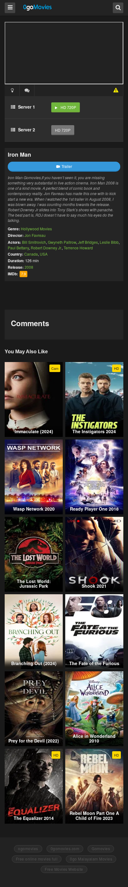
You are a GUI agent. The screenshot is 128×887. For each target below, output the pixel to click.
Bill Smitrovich (34, 242)
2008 (29, 267)
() (27, 90)
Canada (31, 254)
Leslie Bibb (109, 242)
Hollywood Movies (36, 228)
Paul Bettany (18, 247)
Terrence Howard (78, 247)
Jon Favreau (35, 235)
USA (44, 254)
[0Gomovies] (38, 7)
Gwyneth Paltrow (62, 242)
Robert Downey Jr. (46, 247)
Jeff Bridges (88, 242)
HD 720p (68, 107)
